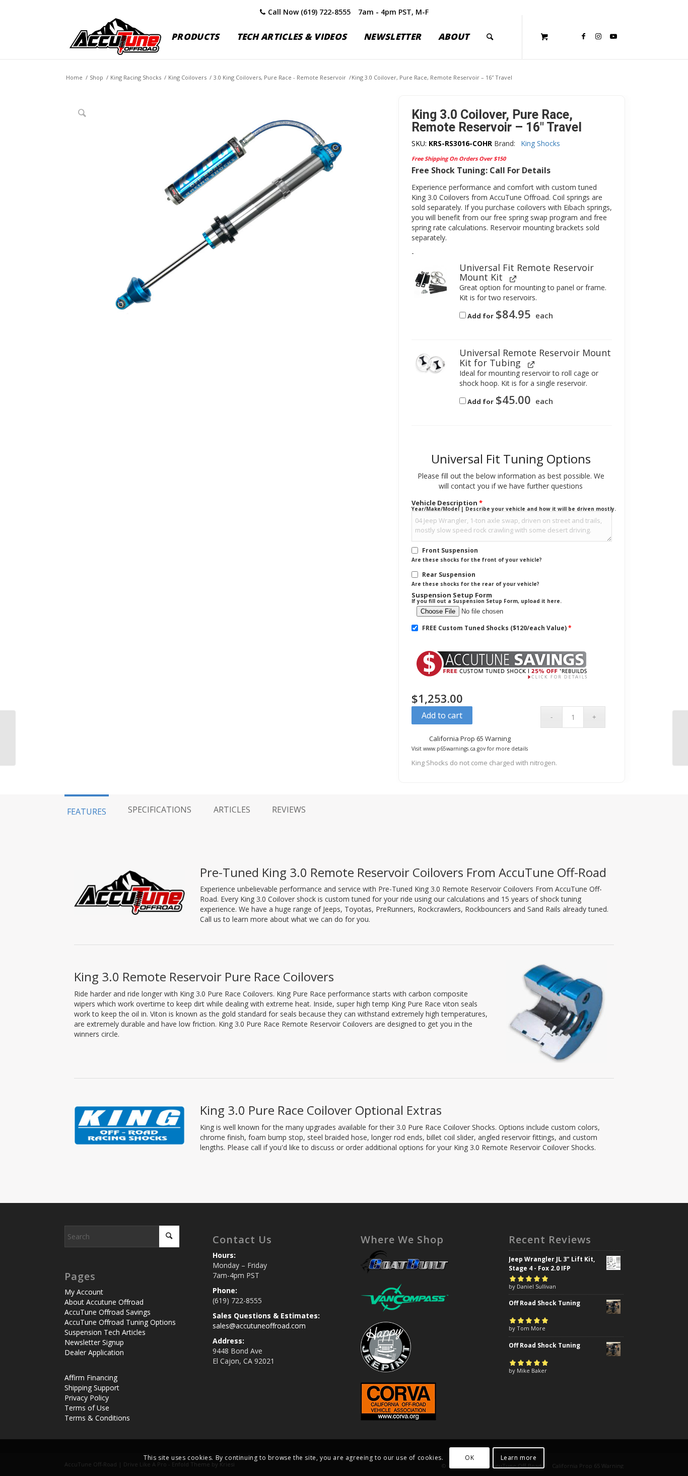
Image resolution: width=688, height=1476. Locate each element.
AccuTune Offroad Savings (107, 1312)
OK (469, 1457)
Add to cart (442, 715)
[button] (430, 282)
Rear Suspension (448, 574)
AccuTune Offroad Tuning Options (120, 1322)
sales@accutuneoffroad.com (259, 1325)
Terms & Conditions (97, 1418)
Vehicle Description (447, 503)
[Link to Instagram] (598, 36)
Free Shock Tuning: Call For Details (481, 170)
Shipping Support (91, 1387)
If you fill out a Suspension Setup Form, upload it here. (486, 600)
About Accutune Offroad (104, 1302)
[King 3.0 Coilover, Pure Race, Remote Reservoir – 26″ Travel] (680, 738)
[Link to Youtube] (613, 36)
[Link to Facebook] (583, 36)
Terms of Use (86, 1408)
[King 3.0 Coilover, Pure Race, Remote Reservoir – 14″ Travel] (8, 738)
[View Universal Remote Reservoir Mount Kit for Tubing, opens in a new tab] (531, 364)
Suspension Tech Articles (105, 1332)
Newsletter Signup (94, 1342)
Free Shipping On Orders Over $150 (458, 158)
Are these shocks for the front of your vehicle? (476, 559)
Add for (509, 315)
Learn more (519, 1457)
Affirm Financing (90, 1377)
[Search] (490, 37)
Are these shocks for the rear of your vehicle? (475, 583)
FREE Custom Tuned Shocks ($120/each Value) (497, 628)
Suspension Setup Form (451, 595)
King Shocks (540, 143)
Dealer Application (94, 1352)
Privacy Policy (86, 1397)
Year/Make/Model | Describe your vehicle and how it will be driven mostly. (513, 508)
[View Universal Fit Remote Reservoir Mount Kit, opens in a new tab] (513, 278)
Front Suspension (450, 550)
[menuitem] (195, 37)
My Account (83, 1292)
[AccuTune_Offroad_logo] (115, 37)
